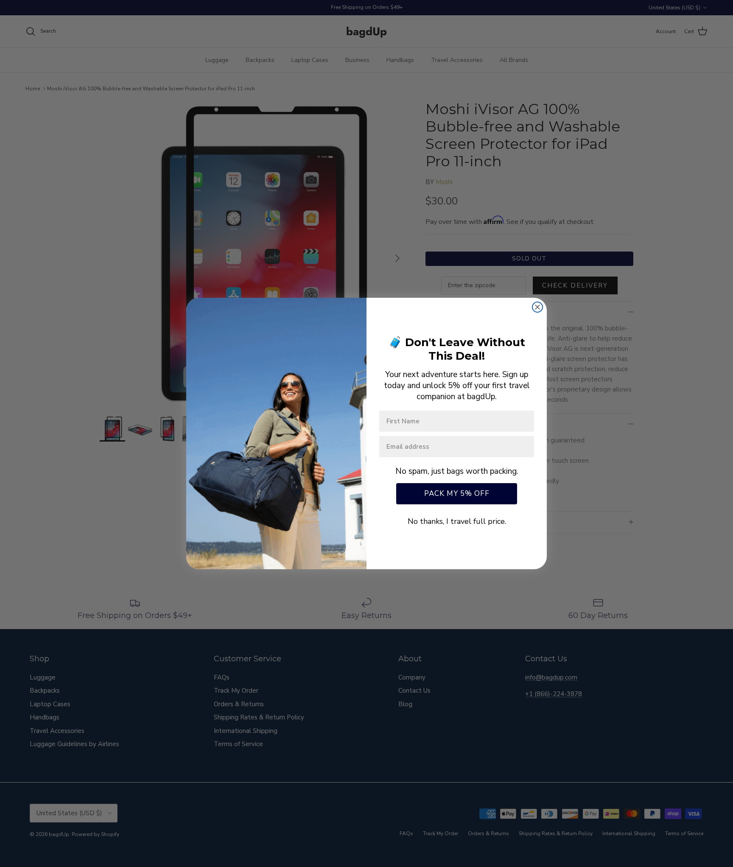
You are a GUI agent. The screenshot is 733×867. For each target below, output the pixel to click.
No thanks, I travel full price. (457, 521)
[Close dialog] (537, 307)
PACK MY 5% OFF (457, 493)
